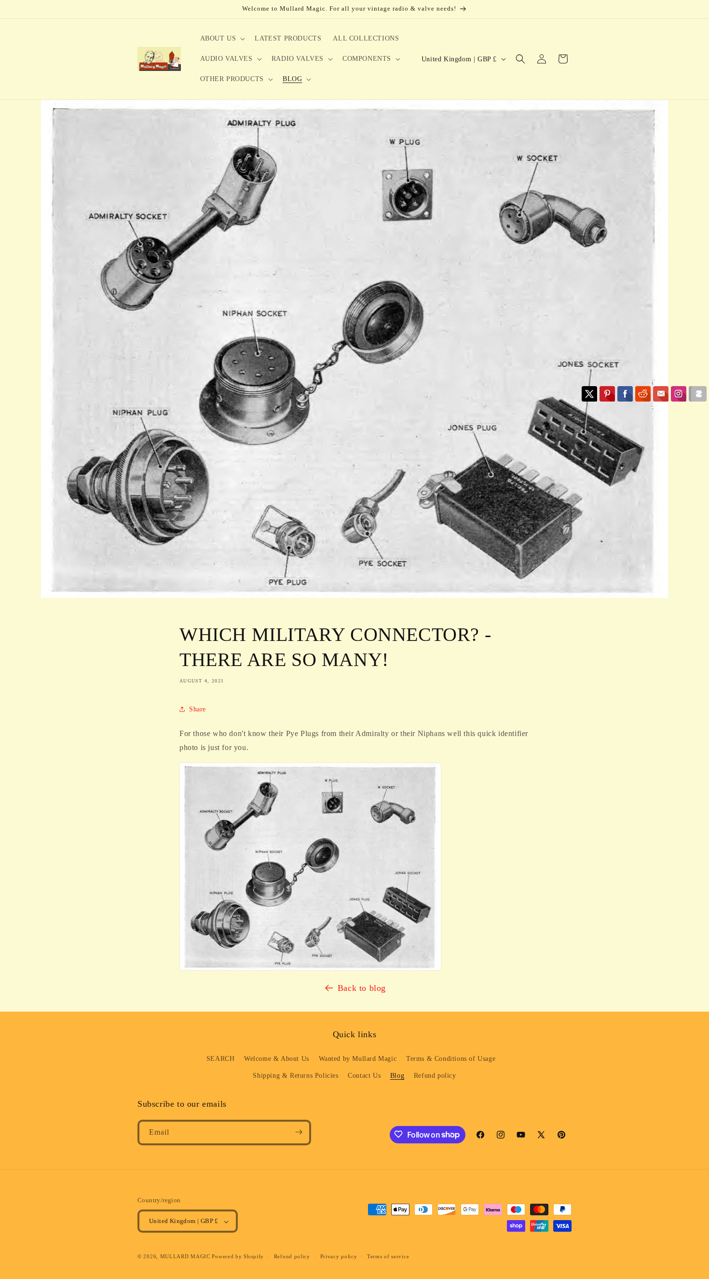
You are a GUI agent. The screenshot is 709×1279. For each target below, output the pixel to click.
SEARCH (220, 1058)
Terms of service (388, 1256)
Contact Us (364, 1075)
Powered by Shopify (238, 1257)
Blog (397, 1075)
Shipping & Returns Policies (295, 1075)
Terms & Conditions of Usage (450, 1058)
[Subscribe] (298, 1132)
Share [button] (197, 709)
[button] (221, 38)
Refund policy (435, 1075)
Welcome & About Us (276, 1058)
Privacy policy (338, 1256)
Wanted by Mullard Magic (358, 1058)
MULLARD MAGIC (185, 1257)
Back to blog (362, 988)
